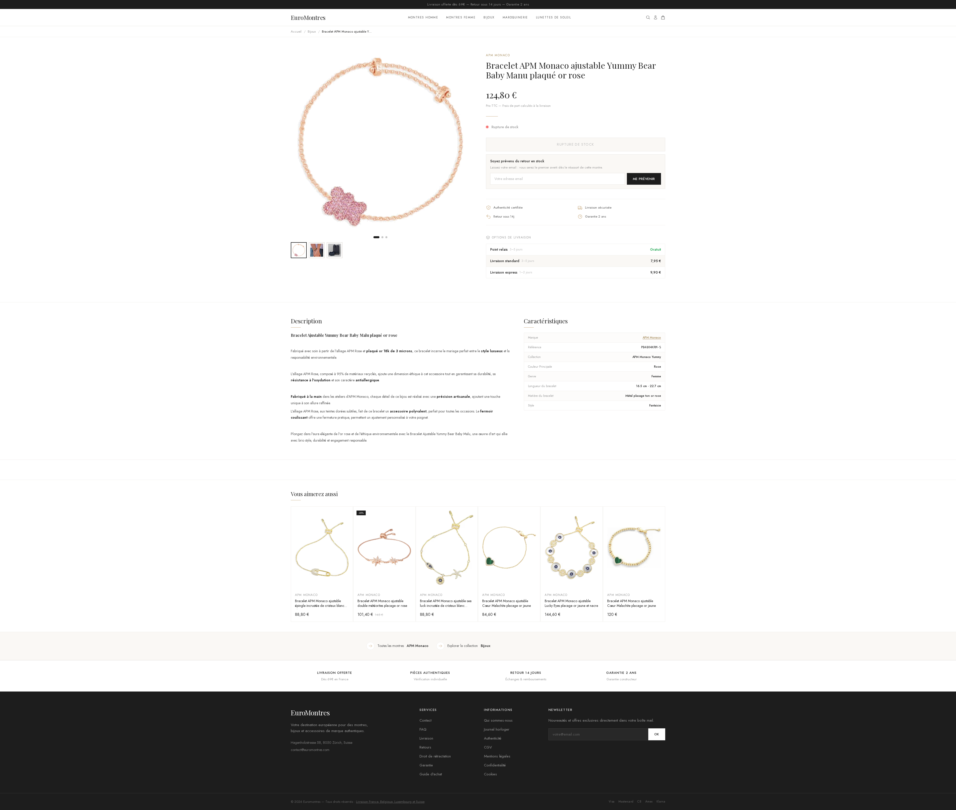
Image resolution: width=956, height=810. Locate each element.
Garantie (426, 765)
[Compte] (655, 17)
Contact (425, 720)
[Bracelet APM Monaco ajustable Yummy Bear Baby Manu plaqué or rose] (299, 250)
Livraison (426, 738)
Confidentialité (495, 765)
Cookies (490, 774)
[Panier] (663, 17)
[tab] (376, 237)
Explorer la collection (468, 645)
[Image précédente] (299, 143)
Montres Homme (423, 17)
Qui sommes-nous (498, 720)
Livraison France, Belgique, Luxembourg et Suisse (390, 801)
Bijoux (489, 17)
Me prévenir (644, 178)
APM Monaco (498, 55)
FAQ (422, 729)
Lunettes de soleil (553, 17)
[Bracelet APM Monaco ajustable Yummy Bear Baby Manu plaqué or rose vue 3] (335, 250)
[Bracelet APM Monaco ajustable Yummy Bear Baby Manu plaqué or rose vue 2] (317, 250)
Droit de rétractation (435, 756)
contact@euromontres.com (310, 749)
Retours (425, 747)
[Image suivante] (462, 143)
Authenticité (492, 738)
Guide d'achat (430, 774)
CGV (488, 747)
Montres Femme (461, 17)
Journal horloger (496, 729)
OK (656, 734)
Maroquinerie (515, 17)
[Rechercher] (648, 17)
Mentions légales (497, 756)
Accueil (296, 31)
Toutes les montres (402, 645)
